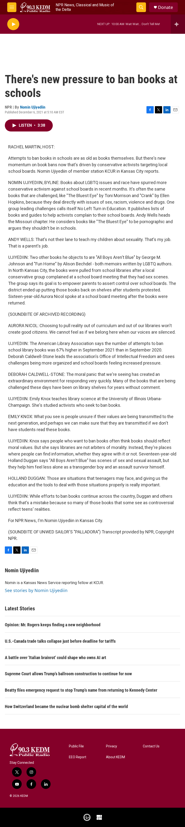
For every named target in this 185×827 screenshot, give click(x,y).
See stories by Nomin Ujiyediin (36, 590)
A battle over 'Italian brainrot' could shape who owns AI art (55, 657)
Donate (165, 7)
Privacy (111, 746)
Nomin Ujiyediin (32, 107)
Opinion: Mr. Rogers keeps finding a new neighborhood (52, 624)
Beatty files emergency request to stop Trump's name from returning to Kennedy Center (81, 690)
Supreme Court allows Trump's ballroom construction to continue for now (68, 673)
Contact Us (151, 746)
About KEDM (115, 757)
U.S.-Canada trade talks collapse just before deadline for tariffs (60, 641)
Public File (76, 746)
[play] (13, 24)
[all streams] (178, 24)
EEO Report (77, 757)
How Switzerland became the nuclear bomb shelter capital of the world (66, 706)
